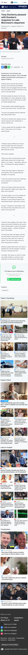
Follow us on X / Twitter (10, 624)
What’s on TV (5, 620)
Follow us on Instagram (10, 633)
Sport (8, 11)
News (3, 11)
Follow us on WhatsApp (10, 630)
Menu (5, 2)
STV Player (4, 618)
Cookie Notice (11, 640)
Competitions (18, 618)
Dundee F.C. (5, 290)
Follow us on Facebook (10, 627)
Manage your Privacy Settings (10, 644)
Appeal (16, 620)
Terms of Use (11, 638)
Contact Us (4, 640)
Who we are (4, 638)
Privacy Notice (20, 638)
